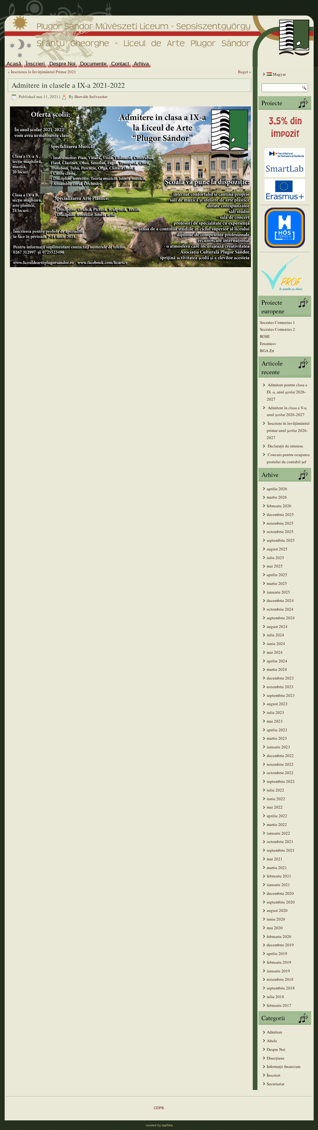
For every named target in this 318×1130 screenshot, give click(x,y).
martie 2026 (277, 497)
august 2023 (277, 703)
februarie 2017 (279, 1005)
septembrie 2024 (281, 618)
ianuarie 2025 (278, 592)
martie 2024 (277, 669)
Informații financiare (284, 1066)
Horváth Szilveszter (91, 96)
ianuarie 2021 (278, 884)
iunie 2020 (276, 919)
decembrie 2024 (280, 600)
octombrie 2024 (280, 609)
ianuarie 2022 (278, 833)
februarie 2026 (279, 506)
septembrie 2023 (281, 695)
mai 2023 (275, 721)
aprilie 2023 (277, 730)
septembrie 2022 (281, 781)
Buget (243, 71)
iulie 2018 (275, 996)
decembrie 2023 (280, 678)
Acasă (14, 64)
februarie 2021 (279, 876)
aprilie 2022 (277, 815)
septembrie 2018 (281, 988)
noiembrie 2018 (280, 979)
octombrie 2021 (280, 841)
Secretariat (275, 1084)
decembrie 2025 (280, 514)
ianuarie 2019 (278, 971)
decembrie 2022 (280, 755)
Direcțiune (275, 1058)
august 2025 (277, 549)
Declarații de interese (285, 446)
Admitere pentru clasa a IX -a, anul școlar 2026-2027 (287, 392)
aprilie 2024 (277, 661)
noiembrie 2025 (280, 523)
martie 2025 (277, 583)
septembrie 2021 (281, 850)
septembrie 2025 (281, 540)
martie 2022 (277, 824)
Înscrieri (35, 64)
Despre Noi (62, 64)
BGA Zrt (267, 350)
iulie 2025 (275, 557)
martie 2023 (277, 738)
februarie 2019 (279, 962)
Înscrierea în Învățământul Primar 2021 (43, 71)
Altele (272, 1040)
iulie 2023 (275, 712)
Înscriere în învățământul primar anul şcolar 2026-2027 (288, 430)
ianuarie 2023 (278, 747)
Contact (120, 64)
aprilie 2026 (277, 488)
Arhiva (141, 64)
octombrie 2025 (280, 531)
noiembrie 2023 (280, 686)
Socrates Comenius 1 (277, 322)
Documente (93, 64)
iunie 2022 (276, 798)
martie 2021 (277, 867)
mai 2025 (275, 566)
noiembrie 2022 (280, 764)
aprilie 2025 (277, 574)
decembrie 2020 (280, 893)
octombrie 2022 (280, 772)
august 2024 (277, 626)
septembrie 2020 (281, 902)
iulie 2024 (275, 635)
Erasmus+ (268, 343)
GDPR (159, 1107)
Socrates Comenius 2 (277, 329)
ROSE (265, 336)
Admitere (274, 1032)
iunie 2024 (276, 643)
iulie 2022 (275, 790)
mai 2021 (275, 859)
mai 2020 (275, 927)
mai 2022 (275, 807)
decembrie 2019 (280, 945)
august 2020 (277, 910)
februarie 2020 (279, 936)
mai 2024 (275, 652)
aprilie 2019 (277, 953)
